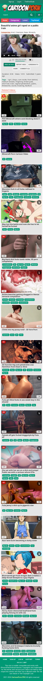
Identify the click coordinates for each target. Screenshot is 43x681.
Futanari (14, 405)
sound (13, 86)
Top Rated (35, 20)
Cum (11, 197)
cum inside (22, 80)
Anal (13, 32)
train (12, 84)
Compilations (7, 264)
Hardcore (27, 197)
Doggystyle (18, 197)
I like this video (10, 60)
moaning (20, 86)
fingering (19, 82)
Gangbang (32, 194)
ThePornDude (29, 2)
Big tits (5, 124)
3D (4, 159)
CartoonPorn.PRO (19, 677)
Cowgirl (13, 475)
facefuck (28, 86)
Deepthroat (13, 581)
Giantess (6, 335)
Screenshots (33, 64)
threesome (6, 86)
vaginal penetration (22, 84)
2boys (14, 80)
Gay (34, 405)
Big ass (21, 405)
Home (5, 20)
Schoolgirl (6, 549)
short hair (5, 84)
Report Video (21, 64)
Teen (4, 229)
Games (24, 124)
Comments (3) (25, 68)
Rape (26, 32)
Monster (35, 197)
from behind (32, 80)
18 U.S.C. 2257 (21, 662)
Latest (25, 20)
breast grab (28, 82)
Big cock (17, 124)
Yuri (32, 546)
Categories (15, 20)
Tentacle (12, 300)
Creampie (19, 32)
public (33, 84)
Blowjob (32, 32)
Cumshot (6, 303)
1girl (9, 80)
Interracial (16, 267)
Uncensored (23, 303)
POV (11, 124)
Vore (12, 335)
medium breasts (8, 82)
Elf (11, 440)
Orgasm (24, 267)
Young (10, 229)
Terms (37, 659)
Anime (5, 300)
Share (15, 68)
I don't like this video (13, 60)
